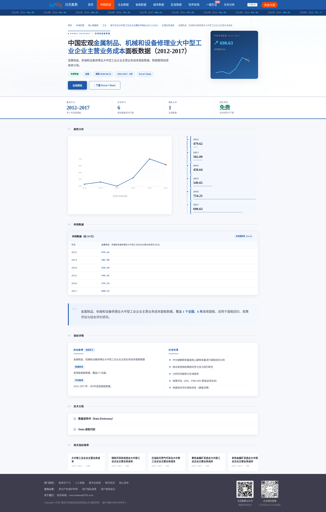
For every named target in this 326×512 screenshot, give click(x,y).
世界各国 (193, 4)
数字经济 (110, 482)
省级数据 (140, 4)
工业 (104, 25)
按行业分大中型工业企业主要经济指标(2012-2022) (134, 25)
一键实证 (212, 3)
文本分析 (229, 4)
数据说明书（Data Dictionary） (96, 418)
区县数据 (176, 4)
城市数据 (158, 4)
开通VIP (252, 5)
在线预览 (77, 85)
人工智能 (80, 482)
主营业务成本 (168, 25)
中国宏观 (105, 4)
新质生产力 (65, 482)
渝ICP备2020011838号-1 (114, 502)
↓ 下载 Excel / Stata (104, 85)
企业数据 (123, 4)
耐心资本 (124, 482)
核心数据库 (93, 25)
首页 (90, 4)
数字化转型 (95, 482)
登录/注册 (269, 5)
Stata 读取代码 (86, 429)
